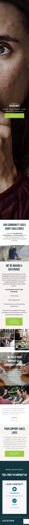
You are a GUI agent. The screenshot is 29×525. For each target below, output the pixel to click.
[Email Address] (14, 489)
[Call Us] (14, 501)
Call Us (14, 505)
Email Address (14, 493)
